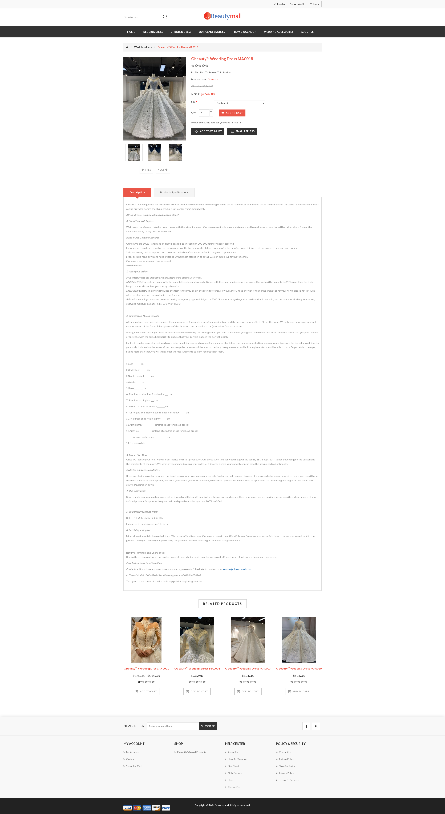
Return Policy (286, 759)
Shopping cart (134, 766)
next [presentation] (161, 169)
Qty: (193, 112)
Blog (230, 779)
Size (193, 101)
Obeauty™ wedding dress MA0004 (197, 668)
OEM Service (235, 773)
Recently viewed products (191, 752)
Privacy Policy (286, 773)
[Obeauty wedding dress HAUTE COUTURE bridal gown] (197, 640)
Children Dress (181, 31)
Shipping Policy (287, 766)
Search (166, 17)
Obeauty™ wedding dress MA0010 (299, 668)
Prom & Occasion (244, 31)
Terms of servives (289, 779)
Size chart (233, 766)
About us (307, 31)
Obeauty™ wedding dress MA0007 (248, 668)
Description (137, 192)
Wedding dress (153, 31)
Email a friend (245, 131)
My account (132, 752)
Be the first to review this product (211, 72)
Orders (130, 759)
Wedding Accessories (278, 31)
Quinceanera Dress (212, 31)
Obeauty (213, 79)
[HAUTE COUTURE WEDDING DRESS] (146, 640)
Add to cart (234, 112)
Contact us (234, 786)
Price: (195, 94)
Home (131, 31)
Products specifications (174, 192)
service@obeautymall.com (237, 569)
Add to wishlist (211, 131)
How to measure (237, 759)
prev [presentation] (148, 169)
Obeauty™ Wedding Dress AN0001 (146, 668)
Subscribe (208, 726)
